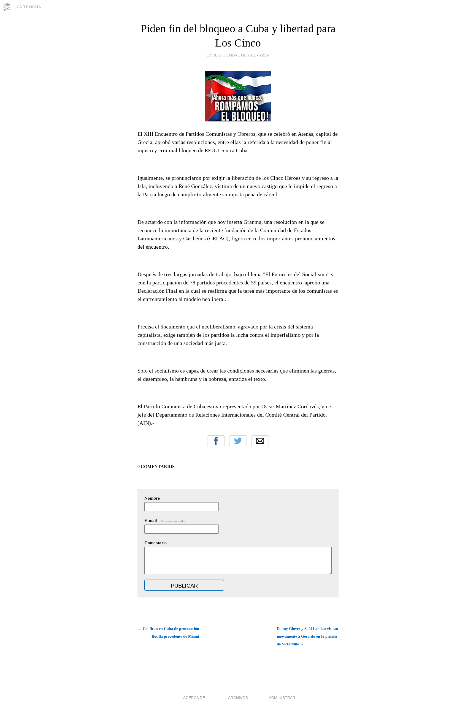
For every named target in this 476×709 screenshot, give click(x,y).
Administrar (282, 698)
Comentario (155, 542)
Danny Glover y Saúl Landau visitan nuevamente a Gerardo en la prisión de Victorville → (307, 636)
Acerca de (194, 698)
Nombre (152, 498)
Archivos (238, 698)
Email (260, 440)
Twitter (238, 440)
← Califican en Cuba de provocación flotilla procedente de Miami (168, 633)
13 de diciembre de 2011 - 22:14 (238, 55)
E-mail (164, 520)
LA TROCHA (29, 7)
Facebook (216, 440)
